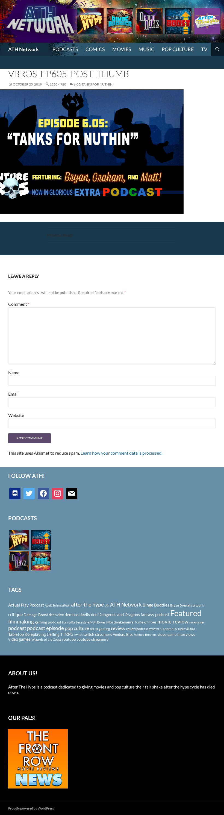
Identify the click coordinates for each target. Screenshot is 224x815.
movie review (172, 622)
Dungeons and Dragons (119, 614)
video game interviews (176, 634)
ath (107, 605)
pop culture (77, 628)
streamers (168, 628)
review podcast (137, 629)
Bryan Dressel (180, 605)
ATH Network (23, 49)
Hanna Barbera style (75, 622)
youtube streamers (92, 639)
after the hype (87, 604)
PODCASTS (65, 49)
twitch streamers (97, 634)
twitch (78, 634)
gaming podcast (48, 622)
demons (72, 614)
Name (13, 372)
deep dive (56, 615)
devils (84, 614)
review (118, 628)
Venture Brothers (145, 634)
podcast (17, 628)
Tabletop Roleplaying (27, 634)
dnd (94, 614)
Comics (95, 49)
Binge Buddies (156, 604)
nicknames (197, 622)
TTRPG (66, 634)
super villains (186, 629)
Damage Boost (35, 614)
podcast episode (45, 628)
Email (13, 393)
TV (204, 49)
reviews (154, 629)
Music (146, 49)
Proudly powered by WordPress (31, 808)
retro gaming (100, 628)
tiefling (53, 634)
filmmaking (21, 621)
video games (19, 639)
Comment (19, 304)
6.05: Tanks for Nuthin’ (93, 84)
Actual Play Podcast (26, 604)
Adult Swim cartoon (57, 605)
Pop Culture (178, 49)
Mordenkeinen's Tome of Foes (131, 622)
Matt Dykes (97, 622)
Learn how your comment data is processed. (121, 452)
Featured (186, 613)
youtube (69, 639)
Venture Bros (123, 634)
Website (16, 415)
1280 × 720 (58, 84)
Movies (121, 49)
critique (15, 614)
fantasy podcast (155, 614)
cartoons (197, 605)
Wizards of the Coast (46, 639)
